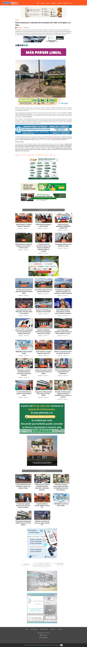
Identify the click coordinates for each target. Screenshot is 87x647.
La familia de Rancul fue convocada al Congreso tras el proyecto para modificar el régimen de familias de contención (43, 247)
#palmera (51, 155)
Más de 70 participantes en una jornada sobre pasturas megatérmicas (63, 371)
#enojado (24, 155)
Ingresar (60, 629)
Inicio (38, 3)
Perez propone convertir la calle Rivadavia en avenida (63, 245)
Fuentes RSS (53, 629)
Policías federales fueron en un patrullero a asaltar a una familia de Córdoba (23, 486)
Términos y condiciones (44, 629)
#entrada (29, 155)
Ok (61, 645)
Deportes (43, 3)
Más (70, 3)
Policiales (60, 3)
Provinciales (43, 285)
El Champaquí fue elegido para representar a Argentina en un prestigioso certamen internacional (63, 291)
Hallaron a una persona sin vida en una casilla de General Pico (63, 352)
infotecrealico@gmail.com (43, 637)
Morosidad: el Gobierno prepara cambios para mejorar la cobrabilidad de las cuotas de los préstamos (63, 394)
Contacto (26, 629)
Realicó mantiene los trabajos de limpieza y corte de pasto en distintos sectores (23, 246)
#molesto (46, 155)
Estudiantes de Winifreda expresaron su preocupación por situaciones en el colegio (43, 331)
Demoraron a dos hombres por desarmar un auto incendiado (43, 310)
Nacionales (65, 3)
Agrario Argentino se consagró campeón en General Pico (23, 225)
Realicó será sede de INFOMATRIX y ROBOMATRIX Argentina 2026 (63, 226)
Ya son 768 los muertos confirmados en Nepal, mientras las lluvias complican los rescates (63, 331)
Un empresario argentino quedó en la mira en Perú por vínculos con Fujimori (43, 371)
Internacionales (24, 285)
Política (63, 305)
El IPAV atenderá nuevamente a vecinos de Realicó (43, 225)
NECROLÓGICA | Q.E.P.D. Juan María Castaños (24, 352)
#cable (20, 155)
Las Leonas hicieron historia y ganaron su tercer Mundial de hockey (24, 393)
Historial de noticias (34, 629)
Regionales (53, 3)
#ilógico (32, 155)
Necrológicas (24, 347)
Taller (55, 155)
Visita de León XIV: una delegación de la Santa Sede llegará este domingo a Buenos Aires (24, 331)
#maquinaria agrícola (39, 155)
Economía (63, 387)
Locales (48, 3)
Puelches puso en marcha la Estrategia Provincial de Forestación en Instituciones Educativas (24, 372)
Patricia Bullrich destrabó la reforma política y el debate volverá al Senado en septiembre (63, 311)
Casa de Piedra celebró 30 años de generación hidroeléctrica (43, 290)
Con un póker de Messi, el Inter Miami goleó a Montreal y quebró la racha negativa (24, 311)
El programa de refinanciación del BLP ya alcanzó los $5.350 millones (43, 393)
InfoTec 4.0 (19, 27)
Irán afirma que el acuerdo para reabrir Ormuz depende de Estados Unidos (24, 291)
